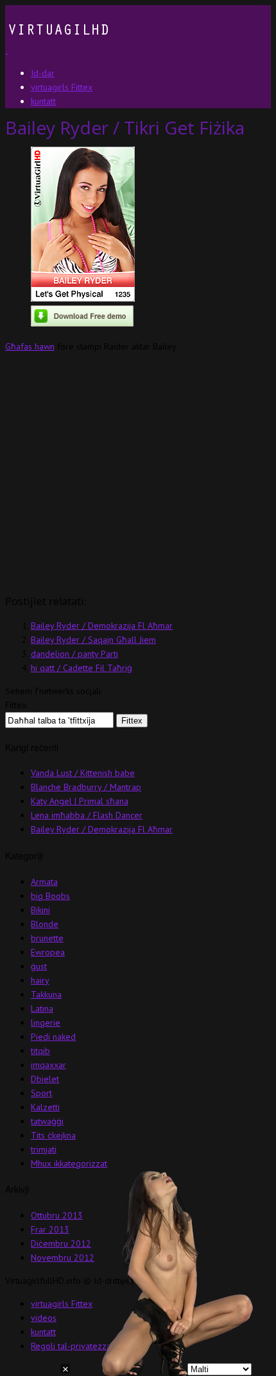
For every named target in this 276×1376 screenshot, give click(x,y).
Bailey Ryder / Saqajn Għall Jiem (93, 639)
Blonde (44, 924)
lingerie (45, 1022)
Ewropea (48, 952)
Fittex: (16, 705)
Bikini (40, 910)
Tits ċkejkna (53, 1135)
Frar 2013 (50, 1229)
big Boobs (50, 896)
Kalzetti (45, 1107)
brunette (47, 938)
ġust (39, 966)
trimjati (43, 1149)
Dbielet (45, 1079)
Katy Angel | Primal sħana (79, 801)
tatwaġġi (47, 1121)
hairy (40, 980)
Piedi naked (53, 1036)
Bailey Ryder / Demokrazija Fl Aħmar (102, 625)
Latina (42, 1008)
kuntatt (43, 1332)
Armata (44, 881)
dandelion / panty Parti (74, 654)
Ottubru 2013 (57, 1215)
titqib (40, 1050)
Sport (41, 1093)
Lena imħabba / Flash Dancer (86, 815)
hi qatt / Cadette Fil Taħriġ (81, 668)
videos (43, 1317)
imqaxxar (48, 1065)
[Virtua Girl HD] (57, 50)
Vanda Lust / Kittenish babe (83, 773)
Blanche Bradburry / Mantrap (86, 787)
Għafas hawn (30, 346)
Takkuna (46, 994)
